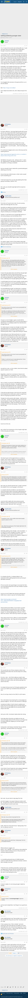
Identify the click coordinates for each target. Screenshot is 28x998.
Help (21, 993)
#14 (26, 778)
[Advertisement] (14, 18)
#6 (26, 349)
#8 (26, 472)
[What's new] (23, 1)
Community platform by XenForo (11, 996)
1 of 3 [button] (10, 953)
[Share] (25, 46)
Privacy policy (16, 993)
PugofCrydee (8, 196)
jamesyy (3, 37)
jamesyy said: (4, 474)
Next (14, 953)
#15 (26, 812)
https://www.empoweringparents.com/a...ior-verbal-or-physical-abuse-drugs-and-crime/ (14, 155)
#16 (26, 835)
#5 (26, 302)
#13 (26, 738)
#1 (26, 45)
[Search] (26, 1)
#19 (26, 916)
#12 (26, 667)
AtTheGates (8, 124)
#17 (26, 881)
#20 (26, 942)
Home (24, 993)
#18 (26, 893)
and (7, 246)
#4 (26, 255)
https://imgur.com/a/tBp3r (9, 87)
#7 (26, 440)
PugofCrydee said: (5, 305)
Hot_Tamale (8, 911)
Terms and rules (9, 993)
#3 (26, 200)
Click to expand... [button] (14, 269)
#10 (26, 553)
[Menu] (1, 1)
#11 (26, 630)
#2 (26, 129)
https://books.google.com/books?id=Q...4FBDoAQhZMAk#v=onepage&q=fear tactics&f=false (11, 601)
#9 (26, 513)
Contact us (3, 993)
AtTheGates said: (5, 258)
